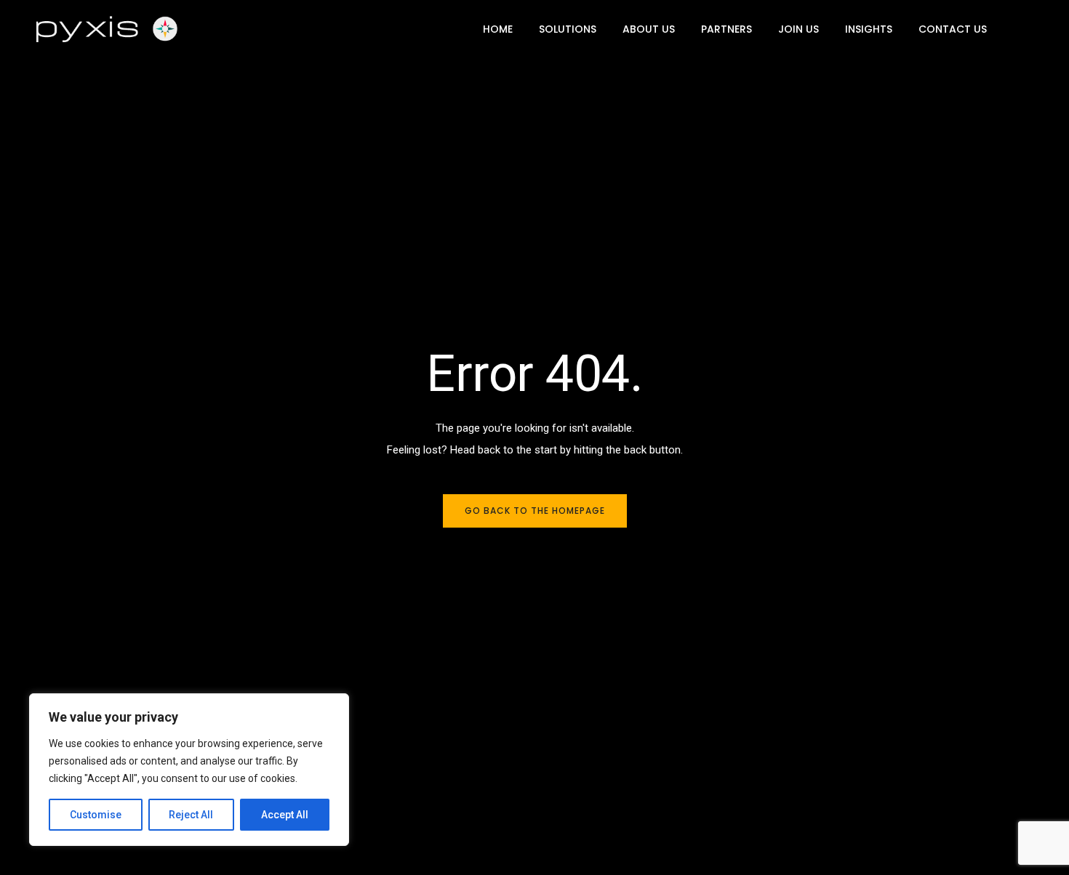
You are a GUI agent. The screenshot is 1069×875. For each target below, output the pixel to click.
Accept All (284, 814)
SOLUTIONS (567, 29)
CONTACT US (952, 29)
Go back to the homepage (535, 510)
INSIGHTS (868, 29)
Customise (95, 814)
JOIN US (798, 29)
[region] (189, 769)
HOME (498, 29)
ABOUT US (648, 29)
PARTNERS (726, 29)
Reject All (191, 814)
